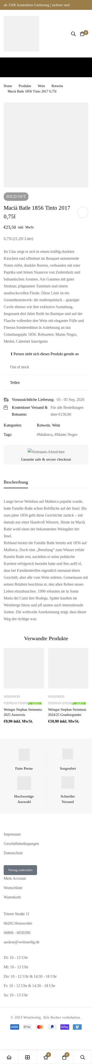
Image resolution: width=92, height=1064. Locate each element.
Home (8, 86)
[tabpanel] (46, 560)
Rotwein (57, 86)
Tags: (8, 434)
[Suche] (73, 33)
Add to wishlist (82, 212)
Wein (41, 86)
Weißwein (12, 696)
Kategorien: (13, 425)
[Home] (9, 1057)
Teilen (15, 382)
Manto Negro (66, 434)
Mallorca (46, 434)
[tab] (16, 482)
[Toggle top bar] (87, 5)
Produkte (25, 86)
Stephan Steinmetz (19, 703)
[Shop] (27, 1057)
